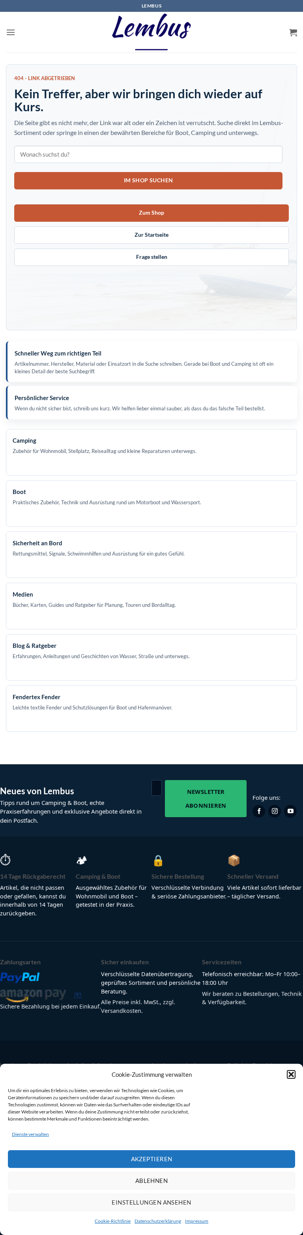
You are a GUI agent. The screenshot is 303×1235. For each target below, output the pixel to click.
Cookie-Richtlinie (113, 1221)
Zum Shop (151, 212)
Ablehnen (151, 1180)
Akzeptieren (151, 1158)
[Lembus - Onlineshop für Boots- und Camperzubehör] (151, 32)
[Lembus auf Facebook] (258, 811)
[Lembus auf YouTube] (290, 811)
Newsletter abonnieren (205, 798)
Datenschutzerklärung (158, 1221)
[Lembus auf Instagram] (274, 811)
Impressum (196, 1221)
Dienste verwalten (30, 1134)
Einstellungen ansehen (151, 1202)
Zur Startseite (151, 234)
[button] (291, 1074)
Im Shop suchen (148, 180)
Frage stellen (151, 256)
